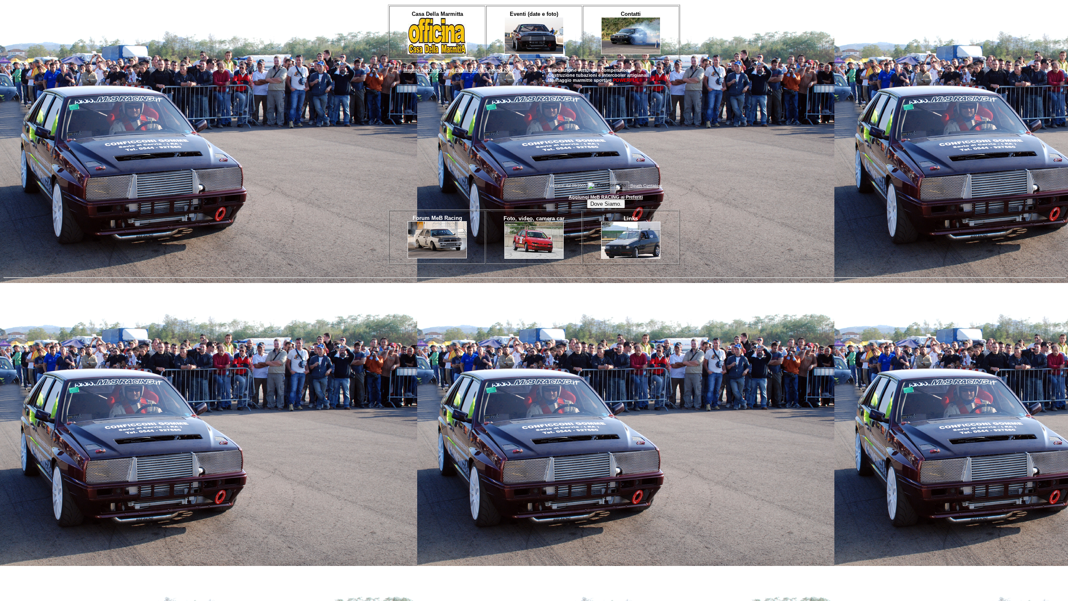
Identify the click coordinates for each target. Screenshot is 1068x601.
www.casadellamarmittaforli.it (58, 285)
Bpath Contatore (646, 185)
